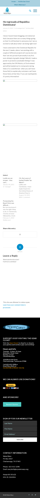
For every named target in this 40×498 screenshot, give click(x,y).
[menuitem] (13, 1)
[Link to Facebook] (29, 494)
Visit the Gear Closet (24, 1)
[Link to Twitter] (35, 494)
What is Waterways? (20, 4)
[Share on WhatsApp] (20, 234)
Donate (14, 1)
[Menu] (34, 10)
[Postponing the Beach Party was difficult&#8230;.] (11, 210)
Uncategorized (20, 28)
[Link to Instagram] (32, 494)
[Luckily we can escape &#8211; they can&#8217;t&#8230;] (11, 182)
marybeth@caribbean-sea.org (13, 368)
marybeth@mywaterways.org (18, 469)
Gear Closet (13, 343)
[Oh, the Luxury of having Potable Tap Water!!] (27, 187)
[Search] (29, 10)
